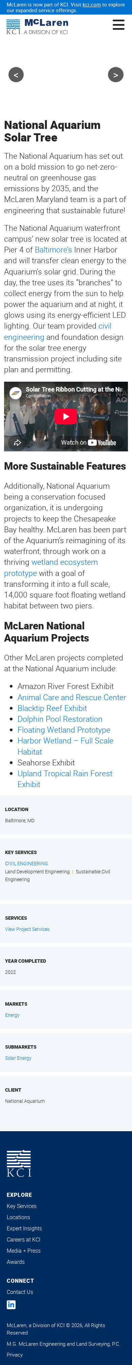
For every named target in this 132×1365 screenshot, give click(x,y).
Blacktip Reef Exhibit (52, 708)
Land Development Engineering (37, 871)
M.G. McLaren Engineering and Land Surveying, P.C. (63, 1343)
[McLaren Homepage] (37, 27)
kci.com (92, 4)
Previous (16, 75)
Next (116, 75)
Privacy (15, 1354)
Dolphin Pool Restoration (60, 719)
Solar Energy (18, 1058)
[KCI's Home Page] (18, 1163)
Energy (12, 1015)
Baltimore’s (53, 249)
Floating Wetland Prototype (64, 729)
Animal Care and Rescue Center (72, 697)
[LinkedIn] (11, 1304)
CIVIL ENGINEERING (26, 863)
